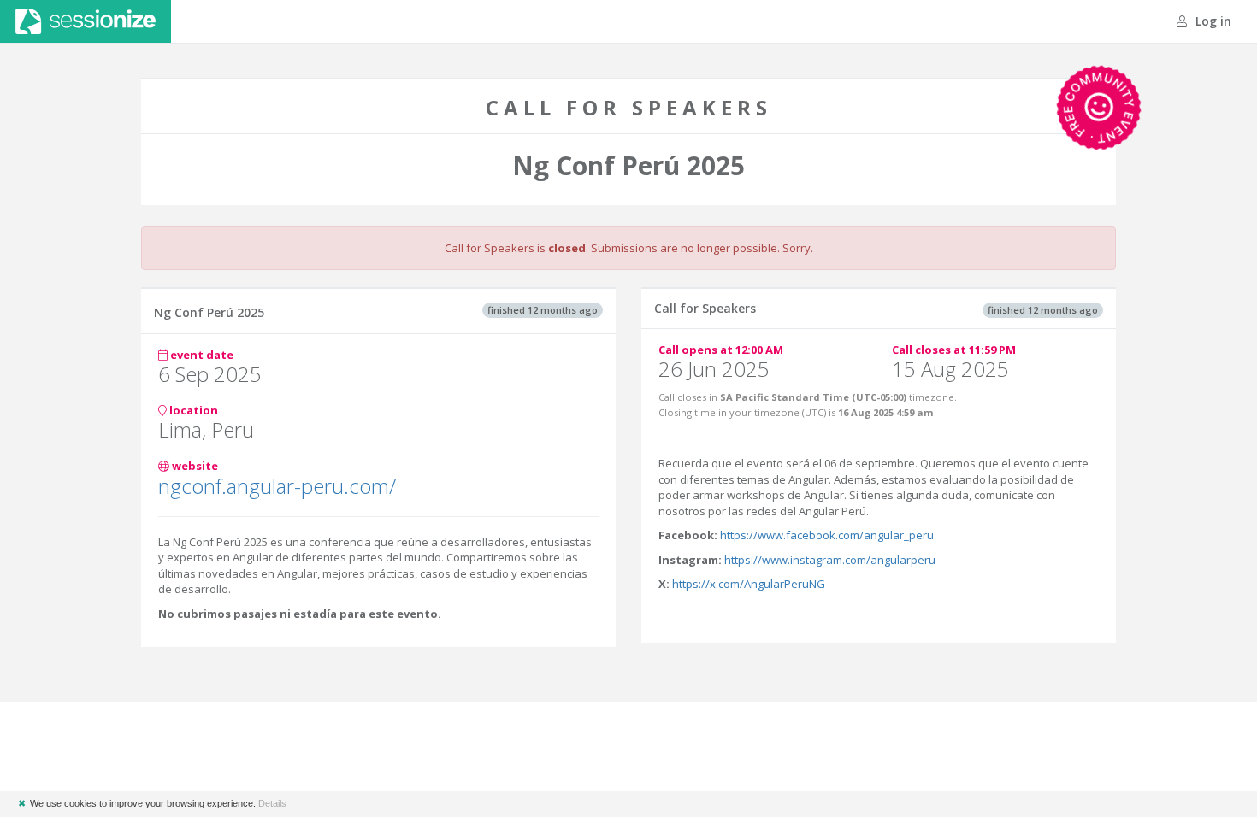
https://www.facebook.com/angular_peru (827, 535)
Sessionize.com (85, 21)
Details (272, 803)
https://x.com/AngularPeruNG (748, 583)
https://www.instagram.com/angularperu (829, 559)
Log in (1211, 21)
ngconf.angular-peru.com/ (277, 486)
